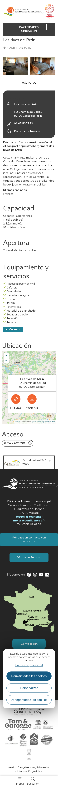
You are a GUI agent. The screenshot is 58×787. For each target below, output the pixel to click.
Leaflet (17, 422)
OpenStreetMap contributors (43, 422)
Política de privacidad (29, 665)
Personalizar (29, 688)
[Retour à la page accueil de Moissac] (23, 11)
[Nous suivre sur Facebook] (29, 575)
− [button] (6, 360)
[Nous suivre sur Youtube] (41, 575)
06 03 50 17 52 (23, 123)
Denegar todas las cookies (29, 699)
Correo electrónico (27, 131)
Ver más (14, 329)
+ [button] (6, 355)
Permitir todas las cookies (29, 676)
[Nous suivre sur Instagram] (35, 575)
